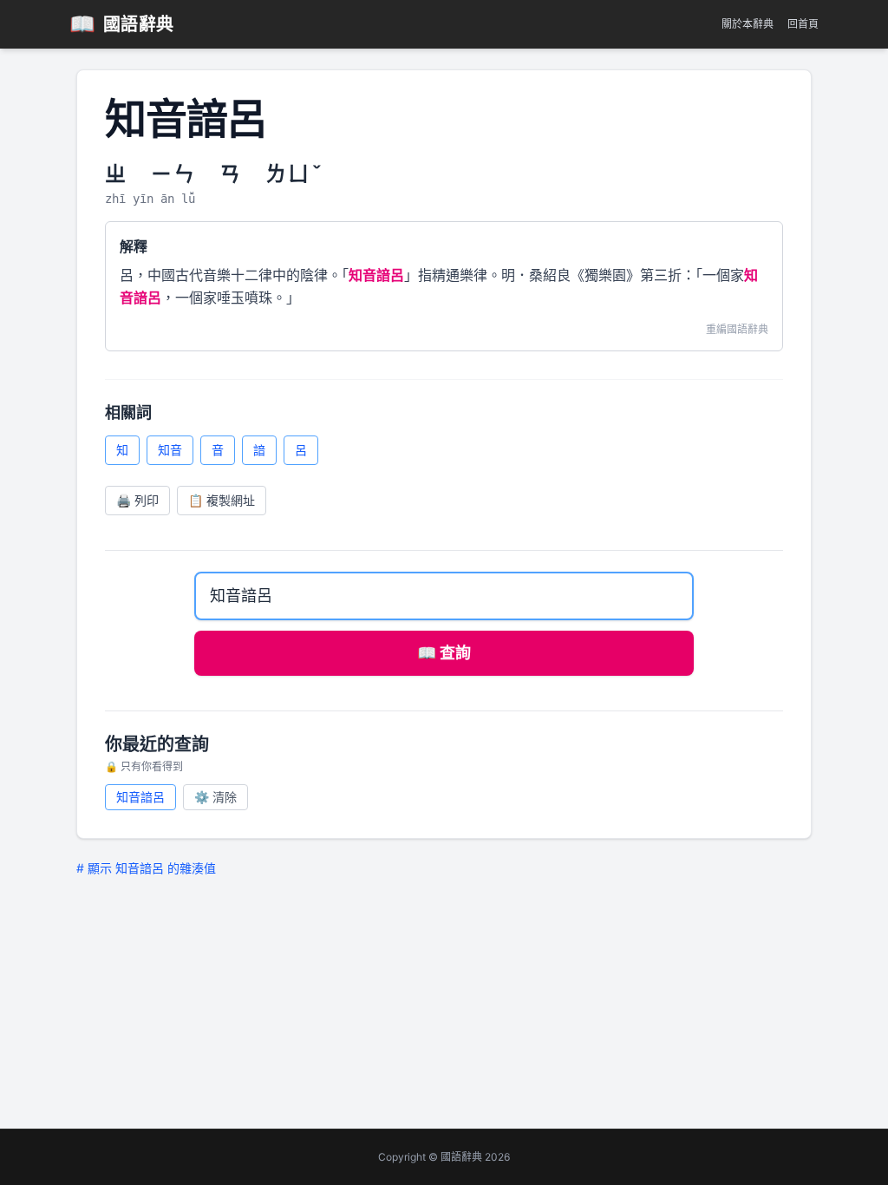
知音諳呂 (140, 796)
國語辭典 (121, 23)
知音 (170, 449)
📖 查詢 (444, 653)
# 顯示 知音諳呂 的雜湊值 (146, 868)
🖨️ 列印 (137, 500)
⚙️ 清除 (215, 796)
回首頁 (803, 23)
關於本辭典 (748, 23)
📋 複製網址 (221, 500)
